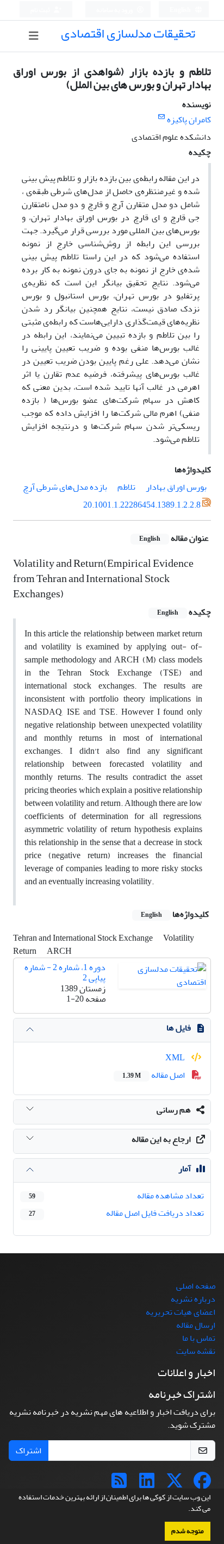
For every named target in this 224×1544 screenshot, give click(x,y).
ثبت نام (40, 10)
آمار (184, 1168)
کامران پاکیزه (189, 119)
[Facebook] (202, 1484)
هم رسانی (174, 1110)
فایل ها (178, 1028)
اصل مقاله (154, 1075)
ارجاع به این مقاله (161, 1139)
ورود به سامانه (115, 10)
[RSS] (119, 1484)
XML (175, 1057)
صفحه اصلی (195, 1286)
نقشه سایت (195, 1351)
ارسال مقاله (195, 1325)
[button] (185, 1509)
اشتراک (28, 1450)
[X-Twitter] (174, 1484)
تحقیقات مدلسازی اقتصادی (128, 33)
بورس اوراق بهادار (176, 487)
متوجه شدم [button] (187, 1530)
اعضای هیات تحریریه (180, 1312)
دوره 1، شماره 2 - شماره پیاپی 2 (64, 972)
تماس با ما (198, 1338)
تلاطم (126, 487)
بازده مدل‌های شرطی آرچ (65, 487)
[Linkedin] (147, 1484)
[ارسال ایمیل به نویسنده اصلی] (161, 117)
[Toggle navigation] (33, 36)
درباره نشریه (193, 1299)
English (181, 10)
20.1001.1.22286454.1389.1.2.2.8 (142, 505)
